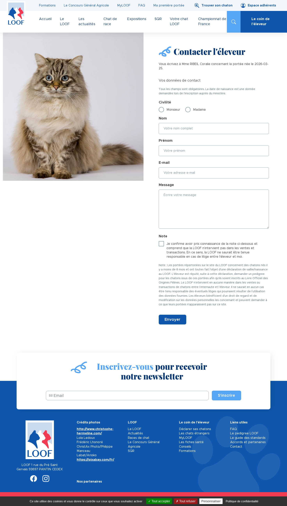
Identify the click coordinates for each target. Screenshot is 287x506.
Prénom (166, 141)
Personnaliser (211, 501)
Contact (236, 446)
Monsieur (173, 109)
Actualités (135, 433)
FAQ (141, 5)
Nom (163, 118)
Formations (47, 5)
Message (166, 185)
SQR (131, 451)
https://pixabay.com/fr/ (95, 459)
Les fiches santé (191, 442)
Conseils (185, 446)
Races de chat (138, 437)
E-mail (164, 163)
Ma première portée (168, 5)
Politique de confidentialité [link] (242, 501)
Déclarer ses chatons (195, 429)
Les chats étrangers (194, 433)
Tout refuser (186, 501)
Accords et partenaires (248, 442)
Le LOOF (134, 429)
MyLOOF (123, 5)
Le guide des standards (248, 437)
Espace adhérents (262, 5)
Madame (199, 109)
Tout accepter (160, 501)
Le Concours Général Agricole (86, 5)
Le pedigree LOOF (244, 433)
